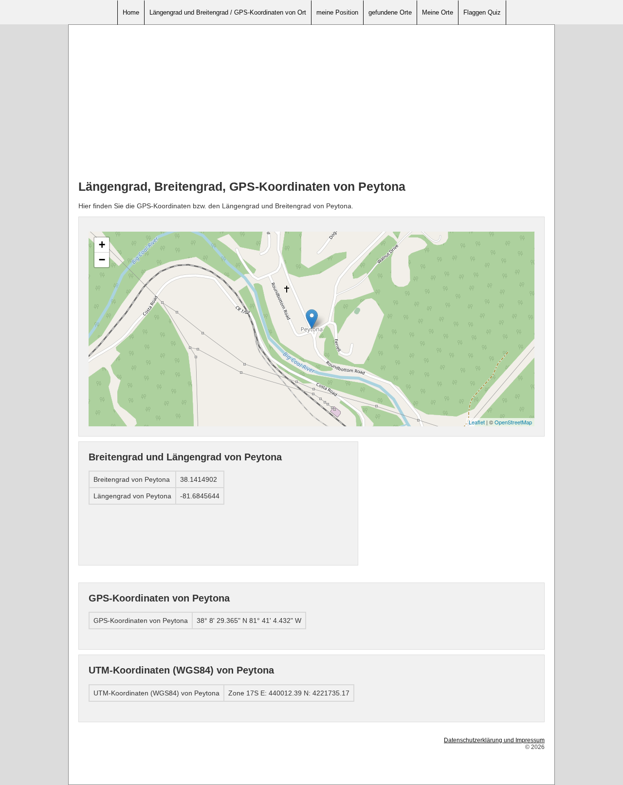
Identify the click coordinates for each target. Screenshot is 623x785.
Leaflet (477, 422)
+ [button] (102, 244)
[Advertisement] (311, 103)
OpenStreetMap (513, 422)
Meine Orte (437, 12)
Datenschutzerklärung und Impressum (494, 740)
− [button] (102, 260)
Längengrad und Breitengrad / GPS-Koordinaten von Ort (227, 12)
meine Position (337, 12)
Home (131, 12)
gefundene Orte (390, 12)
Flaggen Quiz (482, 12)
